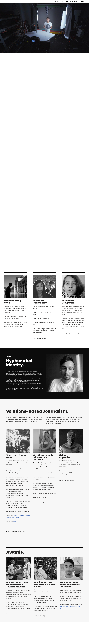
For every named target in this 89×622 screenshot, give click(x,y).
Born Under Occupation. (68, 301)
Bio (62, 1)
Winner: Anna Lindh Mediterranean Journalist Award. (17, 584)
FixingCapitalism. (65, 456)
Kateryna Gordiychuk (19, 515)
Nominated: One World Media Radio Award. (44, 584)
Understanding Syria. (12, 301)
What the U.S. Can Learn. (16, 456)
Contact (81, 1)
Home (57, 1)
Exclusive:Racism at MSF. (41, 301)
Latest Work (73, 1)
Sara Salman (15, 517)
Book (66, 1)
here (14, 522)
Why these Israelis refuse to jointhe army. (43, 457)
